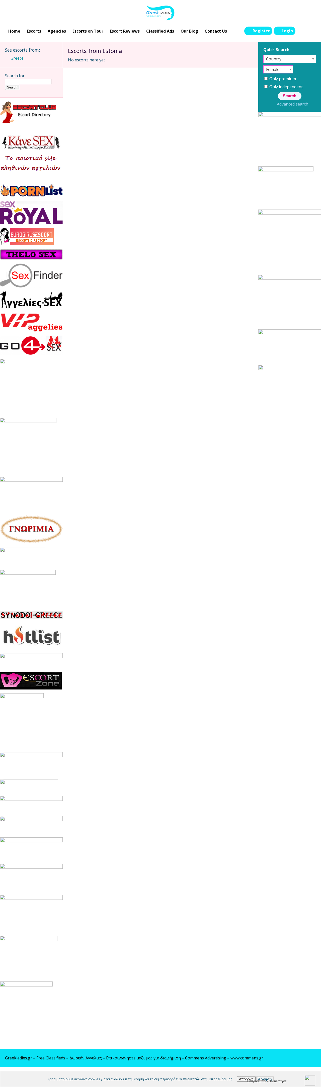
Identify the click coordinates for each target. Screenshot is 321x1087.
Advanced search (292, 104)
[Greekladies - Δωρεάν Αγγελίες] (160, 13)
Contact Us (216, 31)
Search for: (15, 75)
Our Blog (189, 31)
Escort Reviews (125, 31)
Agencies (57, 31)
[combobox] (289, 59)
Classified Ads (160, 31)
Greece (17, 58)
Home (14, 31)
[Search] (301, 31)
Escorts (34, 31)
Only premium (282, 78)
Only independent (285, 86)
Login (287, 31)
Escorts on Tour (87, 31)
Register (261, 31)
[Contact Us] (311, 31)
